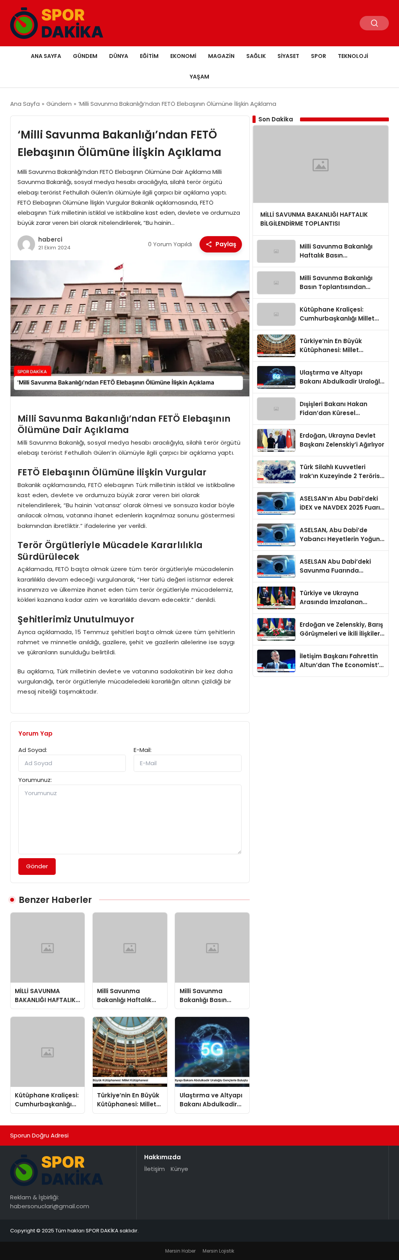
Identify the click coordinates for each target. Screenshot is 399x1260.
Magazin (221, 56)
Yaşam (199, 77)
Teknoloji (353, 56)
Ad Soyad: (32, 750)
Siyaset (288, 56)
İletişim (154, 1169)
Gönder (37, 866)
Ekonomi (183, 56)
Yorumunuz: (35, 780)
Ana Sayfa (46, 56)
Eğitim (149, 56)
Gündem (85, 56)
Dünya (118, 56)
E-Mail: (143, 750)
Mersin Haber (180, 1251)
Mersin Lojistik (218, 1251)
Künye (179, 1169)
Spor (318, 56)
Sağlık (256, 56)
